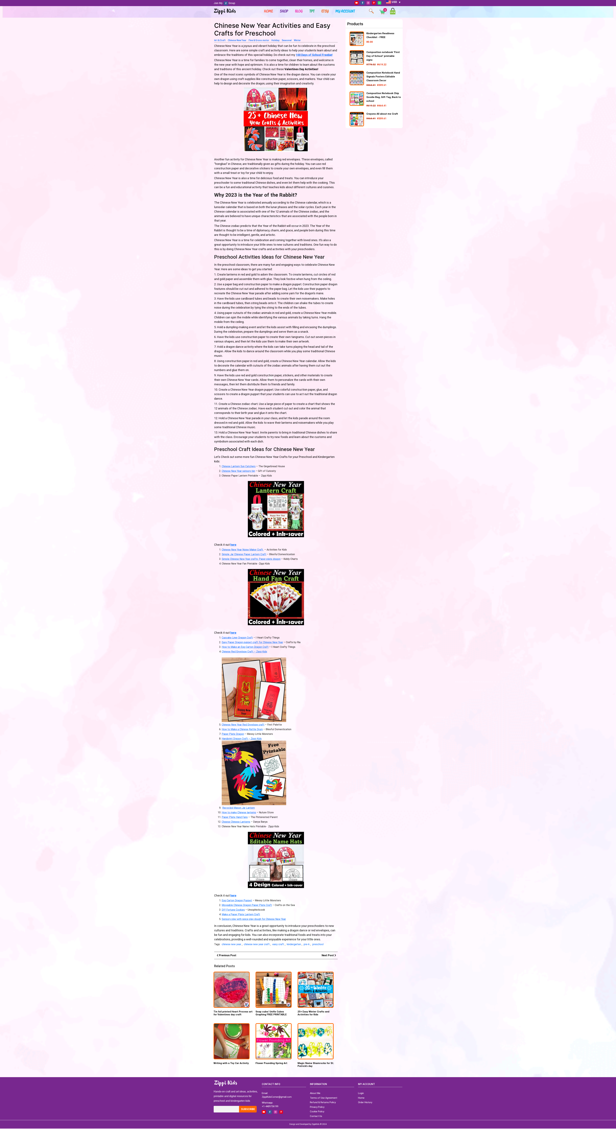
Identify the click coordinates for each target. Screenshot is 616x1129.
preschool (318, 944)
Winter (297, 40)
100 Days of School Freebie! (314, 55)
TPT (312, 11)
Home (268, 11)
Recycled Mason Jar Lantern (238, 807)
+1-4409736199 (270, 1106)
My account (345, 11)
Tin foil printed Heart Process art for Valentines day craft (233, 1013)
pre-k (307, 944)
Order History (365, 1102)
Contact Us (316, 1116)
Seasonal (287, 40)
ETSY (325, 11)
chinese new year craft (257, 944)
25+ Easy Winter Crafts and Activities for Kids (313, 1013)
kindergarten (294, 944)
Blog (299, 11)
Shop (284, 11)
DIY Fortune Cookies (233, 909)
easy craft (278, 944)
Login (361, 1093)
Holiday (275, 40)
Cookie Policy (317, 1111)
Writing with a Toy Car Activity (231, 1063)
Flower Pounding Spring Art (271, 1063)
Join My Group (224, 3)
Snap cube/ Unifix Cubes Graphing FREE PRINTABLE (271, 1013)
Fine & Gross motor (259, 40)
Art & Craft (220, 40)
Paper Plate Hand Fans (235, 817)
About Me (315, 1093)
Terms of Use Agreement (323, 1097)
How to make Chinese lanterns (239, 812)
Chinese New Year (237, 40)
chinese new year (231, 944)
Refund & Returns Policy (323, 1102)
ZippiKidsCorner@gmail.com (277, 1096)
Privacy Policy (317, 1107)
